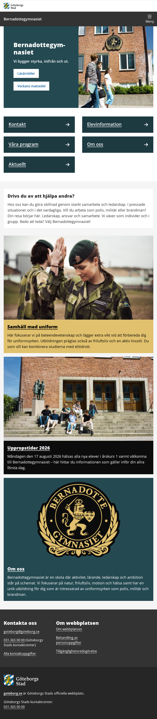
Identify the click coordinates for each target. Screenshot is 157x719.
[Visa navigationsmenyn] (149, 19)
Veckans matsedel (31, 86)
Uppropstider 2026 (28, 448)
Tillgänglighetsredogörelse (76, 651)
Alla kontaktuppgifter (20, 653)
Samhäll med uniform (32, 326)
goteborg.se (13, 693)
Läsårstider (26, 73)
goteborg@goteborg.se (21, 631)
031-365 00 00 (14, 707)
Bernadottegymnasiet (23, 19)
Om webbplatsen (69, 629)
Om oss (16, 569)
